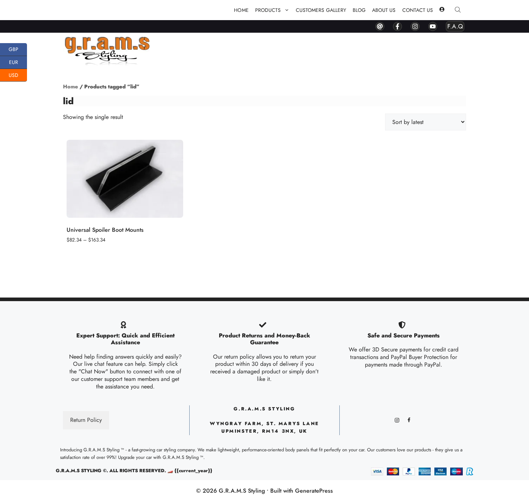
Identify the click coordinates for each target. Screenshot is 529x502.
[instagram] (415, 26)
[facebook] (397, 26)
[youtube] (432, 26)
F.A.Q (455, 26)
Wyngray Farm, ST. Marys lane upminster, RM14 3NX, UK (264, 427)
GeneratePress (314, 491)
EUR (18, 61)
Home (241, 10)
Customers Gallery (321, 10)
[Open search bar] (458, 10)
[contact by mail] (379, 26)
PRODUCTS (268, 10)
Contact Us (417, 10)
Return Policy (86, 420)
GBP (18, 49)
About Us (383, 10)
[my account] (442, 10)
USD (18, 74)
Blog (359, 10)
